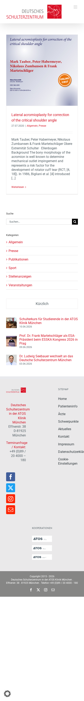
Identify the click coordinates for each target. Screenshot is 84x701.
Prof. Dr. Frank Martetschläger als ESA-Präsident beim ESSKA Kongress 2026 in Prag (48, 339)
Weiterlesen (17, 187)
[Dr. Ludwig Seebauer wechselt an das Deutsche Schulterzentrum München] (11, 357)
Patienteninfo (67, 406)
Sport (12, 268)
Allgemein (32, 125)
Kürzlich (42, 304)
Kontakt (63, 436)
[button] (7, 693)
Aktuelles (64, 429)
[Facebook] (10, 476)
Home (62, 399)
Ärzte (61, 414)
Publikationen (18, 259)
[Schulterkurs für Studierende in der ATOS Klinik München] (11, 320)
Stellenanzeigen (20, 276)
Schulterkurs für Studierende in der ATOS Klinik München (48, 321)
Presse (42, 125)
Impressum (66, 444)
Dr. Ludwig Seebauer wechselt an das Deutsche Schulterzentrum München (46, 358)
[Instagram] (10, 498)
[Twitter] (10, 487)
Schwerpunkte (68, 421)
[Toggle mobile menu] (76, 7)
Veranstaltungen (20, 285)
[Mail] (10, 509)
